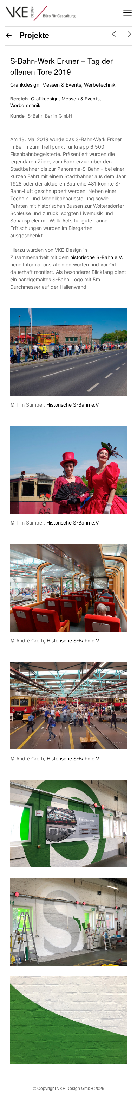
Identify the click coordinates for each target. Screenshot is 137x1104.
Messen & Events (61, 85)
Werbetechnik (100, 85)
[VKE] (40, 13)
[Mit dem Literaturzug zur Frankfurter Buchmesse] (114, 34)
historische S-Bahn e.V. (96, 257)
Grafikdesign (24, 85)
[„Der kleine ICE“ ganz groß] (129, 34)
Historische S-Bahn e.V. (73, 405)
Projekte (33, 35)
